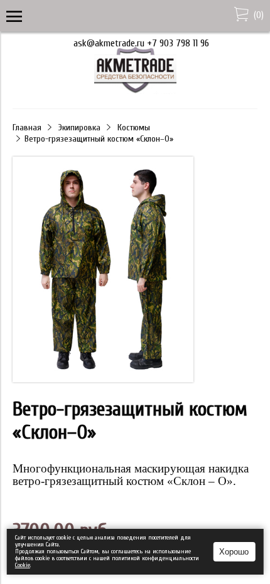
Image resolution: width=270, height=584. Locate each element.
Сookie (22, 565)
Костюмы (133, 127)
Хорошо (234, 551)
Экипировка (79, 127)
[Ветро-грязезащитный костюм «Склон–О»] (103, 271)
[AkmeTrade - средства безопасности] (135, 90)
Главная (27, 127)
